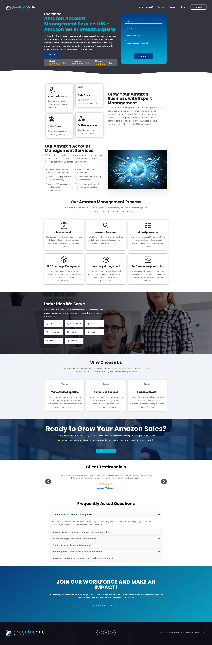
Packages (173, 7)
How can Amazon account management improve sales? (81, 532)
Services (161, 7)
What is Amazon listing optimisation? (71, 545)
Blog (183, 7)
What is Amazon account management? (73, 514)
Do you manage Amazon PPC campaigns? (74, 538)
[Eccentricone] (21, 7)
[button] (48, 481)
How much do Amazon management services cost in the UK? (83, 558)
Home (140, 7)
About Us (150, 7)
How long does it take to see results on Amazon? (77, 551)
